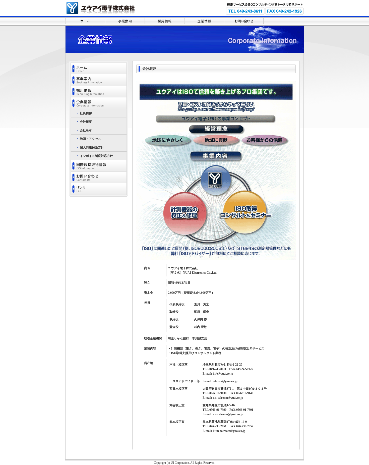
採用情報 (164, 21)
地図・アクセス (90, 139)
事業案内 (125, 21)
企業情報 (204, 21)
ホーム (85, 21)
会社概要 (86, 122)
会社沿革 (86, 130)
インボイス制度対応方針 (96, 156)
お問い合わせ (244, 21)
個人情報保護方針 (92, 147)
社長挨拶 (86, 113)
